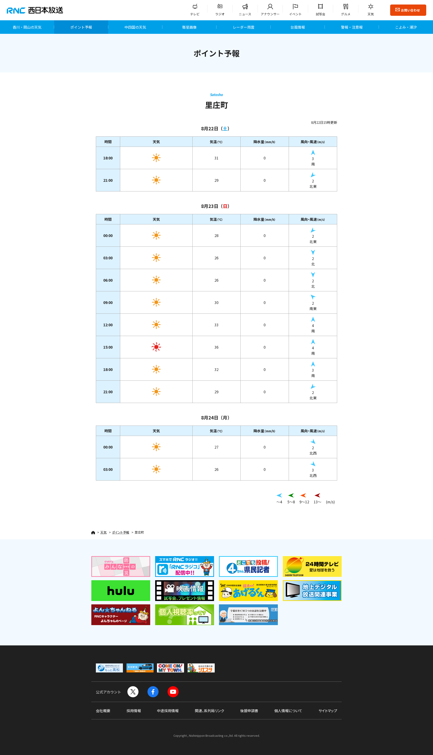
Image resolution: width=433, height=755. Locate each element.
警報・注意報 (352, 27)
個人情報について (288, 710)
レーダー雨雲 (243, 27)
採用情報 (134, 710)
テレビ (195, 14)
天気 (371, 14)
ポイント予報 (81, 27)
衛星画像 (189, 27)
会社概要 (103, 710)
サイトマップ (327, 710)
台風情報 (297, 27)
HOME (93, 532)
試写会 (320, 14)
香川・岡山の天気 (27, 27)
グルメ (345, 14)
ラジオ (220, 14)
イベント (295, 14)
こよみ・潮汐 (406, 27)
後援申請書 (249, 710)
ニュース (245, 14)
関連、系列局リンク (209, 710)
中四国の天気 (135, 27)
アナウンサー (270, 14)
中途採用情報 (168, 710)
